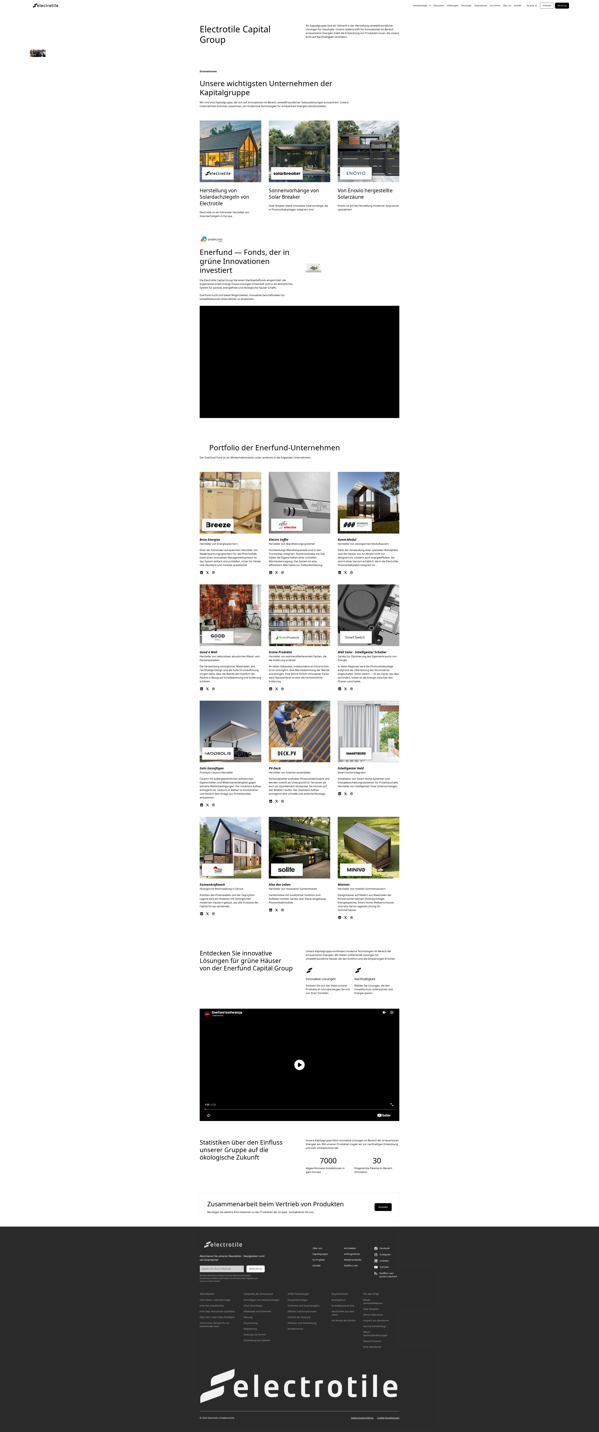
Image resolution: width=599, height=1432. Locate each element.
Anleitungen (452, 5)
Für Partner (495, 5)
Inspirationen (481, 5)
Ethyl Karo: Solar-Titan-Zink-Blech (217, 1317)
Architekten (350, 1248)
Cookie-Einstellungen (388, 1417)
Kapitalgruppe (320, 1253)
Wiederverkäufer (353, 1259)
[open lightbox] (299, 1065)
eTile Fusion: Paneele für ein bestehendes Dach (214, 1324)
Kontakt (517, 5)
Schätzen (547, 5)
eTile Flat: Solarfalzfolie (212, 1305)
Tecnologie (466, 5)
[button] (422, 5)
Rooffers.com (351, 1265)
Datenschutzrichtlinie (362, 1417)
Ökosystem (438, 5)
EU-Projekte (319, 1259)
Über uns (507, 5)
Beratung (562, 5)
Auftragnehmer (352, 1253)
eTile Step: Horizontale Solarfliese (217, 1311)
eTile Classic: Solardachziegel (215, 1299)
